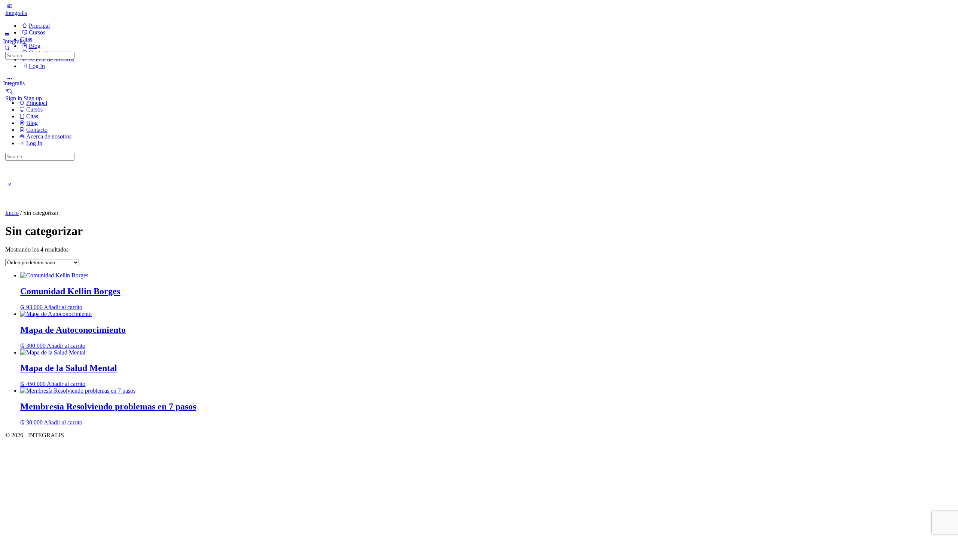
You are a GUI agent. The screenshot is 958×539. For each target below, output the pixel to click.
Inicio (12, 213)
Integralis (16, 13)
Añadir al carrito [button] (63, 307)
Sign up (33, 98)
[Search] (7, 48)
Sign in (13, 98)
